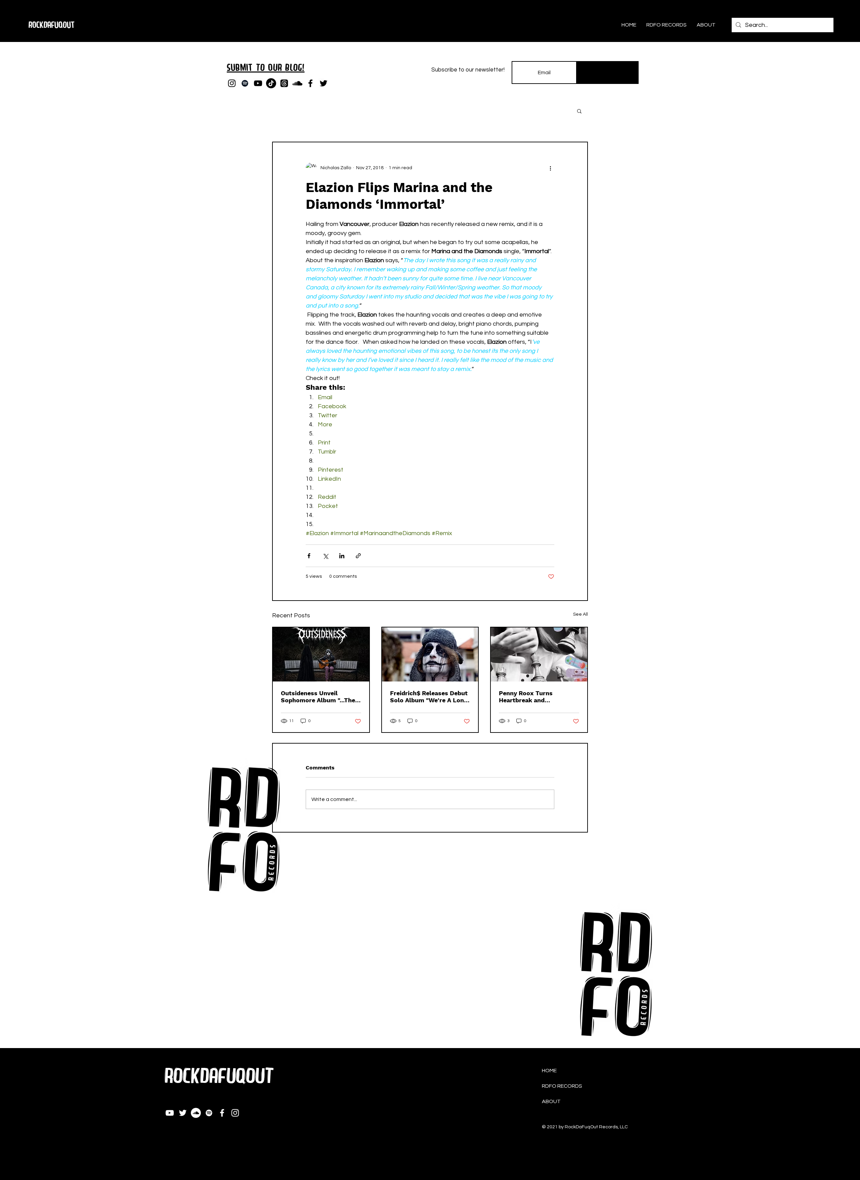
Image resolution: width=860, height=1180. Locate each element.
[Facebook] (310, 83)
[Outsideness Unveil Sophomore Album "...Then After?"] (321, 654)
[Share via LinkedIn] (342, 556)
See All (580, 614)
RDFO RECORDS (562, 1086)
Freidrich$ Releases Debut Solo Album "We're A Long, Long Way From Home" (429, 697)
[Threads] (284, 83)
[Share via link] (358, 556)
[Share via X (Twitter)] (325, 556)
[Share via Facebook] (309, 556)
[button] (579, 110)
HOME (549, 1070)
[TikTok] (271, 83)
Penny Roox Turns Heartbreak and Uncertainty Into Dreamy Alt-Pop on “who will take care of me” (538, 697)
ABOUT (551, 1101)
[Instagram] (232, 83)
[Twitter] (323, 83)
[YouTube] (258, 83)
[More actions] (550, 168)
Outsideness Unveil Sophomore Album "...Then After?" (320, 697)
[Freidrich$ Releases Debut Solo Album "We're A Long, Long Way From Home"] (430, 654)
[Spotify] (245, 83)
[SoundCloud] (297, 83)
